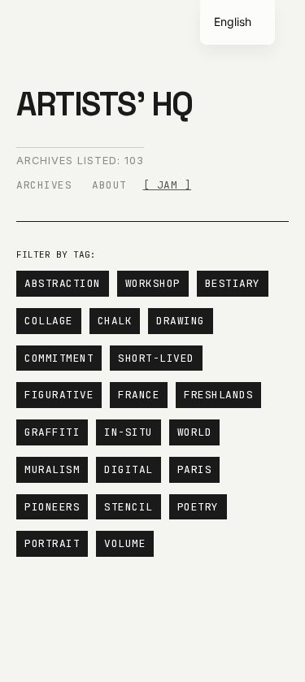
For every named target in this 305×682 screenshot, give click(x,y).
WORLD (194, 432)
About (109, 185)
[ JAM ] (167, 185)
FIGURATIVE (59, 395)
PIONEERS (52, 507)
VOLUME (125, 543)
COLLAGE (48, 321)
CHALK (115, 321)
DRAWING (180, 321)
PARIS (194, 469)
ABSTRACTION (62, 283)
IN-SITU (128, 432)
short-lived (156, 358)
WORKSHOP (153, 283)
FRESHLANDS (218, 395)
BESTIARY (232, 283)
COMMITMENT (59, 358)
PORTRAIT (52, 543)
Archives (44, 185)
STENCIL (128, 507)
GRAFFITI (52, 432)
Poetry (198, 507)
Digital (128, 469)
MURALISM (52, 469)
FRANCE (138, 395)
